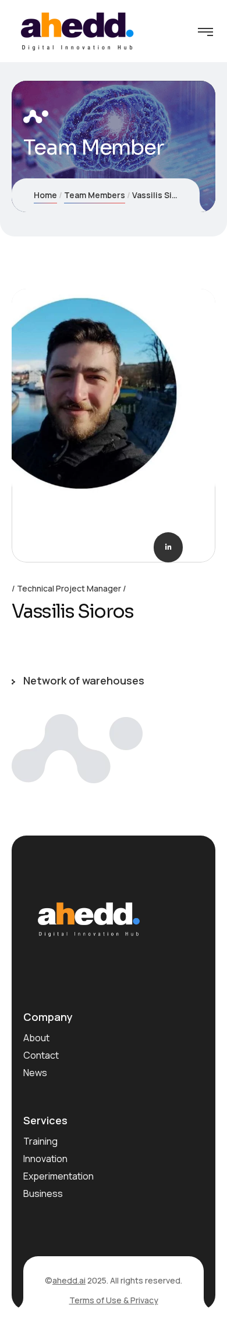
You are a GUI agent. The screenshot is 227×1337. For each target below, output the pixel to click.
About (36, 1037)
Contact (41, 1055)
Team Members (94, 194)
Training (40, 1141)
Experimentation (58, 1176)
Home (45, 194)
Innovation (45, 1158)
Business (43, 1193)
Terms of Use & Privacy (113, 1300)
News (35, 1072)
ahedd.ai (69, 1280)
